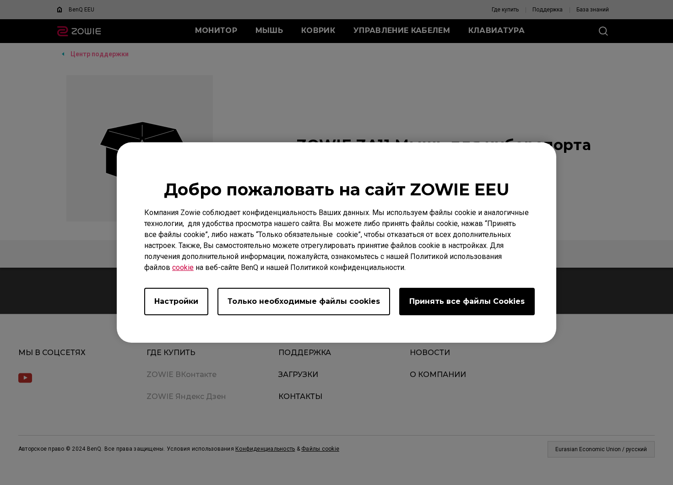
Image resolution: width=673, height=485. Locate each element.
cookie (183, 267)
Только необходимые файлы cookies (304, 301)
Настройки (176, 301)
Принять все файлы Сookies (467, 301)
